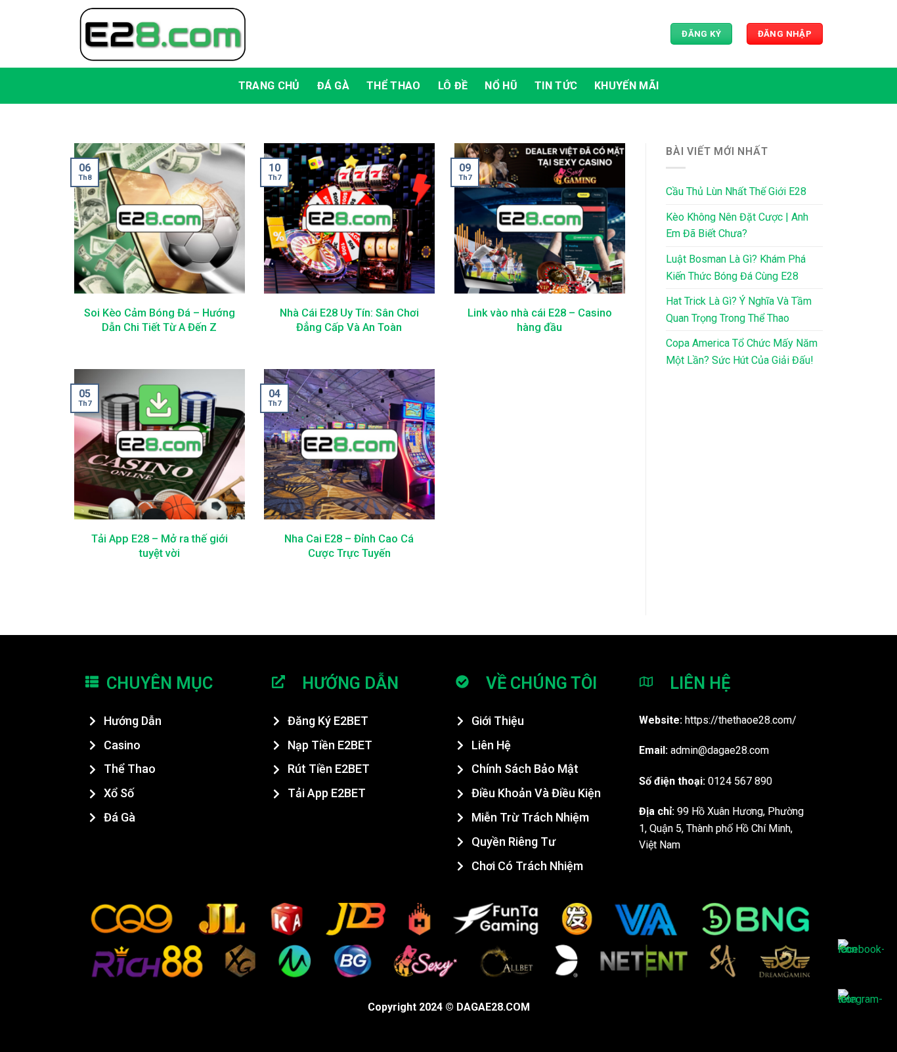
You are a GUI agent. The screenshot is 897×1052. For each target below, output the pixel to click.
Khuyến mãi (626, 85)
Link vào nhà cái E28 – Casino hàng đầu (540, 320)
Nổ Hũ (501, 85)
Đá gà (333, 85)
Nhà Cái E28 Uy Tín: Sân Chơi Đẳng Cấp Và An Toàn (349, 320)
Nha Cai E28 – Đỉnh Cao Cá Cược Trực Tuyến (349, 546)
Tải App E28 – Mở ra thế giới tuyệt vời (159, 546)
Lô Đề (453, 85)
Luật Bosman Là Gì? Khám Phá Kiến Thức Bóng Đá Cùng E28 (736, 267)
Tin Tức (556, 85)
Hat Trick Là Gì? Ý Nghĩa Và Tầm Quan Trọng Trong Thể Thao (739, 309)
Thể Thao (393, 85)
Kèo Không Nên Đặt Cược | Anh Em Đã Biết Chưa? (737, 225)
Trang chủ (269, 85)
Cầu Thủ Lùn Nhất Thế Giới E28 (736, 191)
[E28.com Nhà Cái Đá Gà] (163, 34)
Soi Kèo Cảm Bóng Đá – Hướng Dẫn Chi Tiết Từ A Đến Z (159, 320)
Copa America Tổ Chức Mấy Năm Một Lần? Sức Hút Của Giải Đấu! (742, 351)
